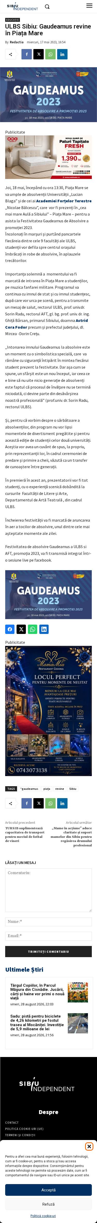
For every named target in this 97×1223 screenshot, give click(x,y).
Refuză (48, 1204)
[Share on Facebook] (9, 629)
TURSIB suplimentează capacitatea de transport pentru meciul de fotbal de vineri (24, 834)
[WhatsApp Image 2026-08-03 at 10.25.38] (48, 157)
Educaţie (12, 20)
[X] (38, 54)
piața (46, 789)
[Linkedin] (62, 54)
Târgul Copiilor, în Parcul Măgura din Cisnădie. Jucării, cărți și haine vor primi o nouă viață (37, 992)
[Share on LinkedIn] (44, 629)
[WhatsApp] (50, 54)
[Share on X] (21, 629)
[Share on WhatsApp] (32, 629)
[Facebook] (26, 54)
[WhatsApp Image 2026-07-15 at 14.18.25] (48, 711)
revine (59, 789)
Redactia (17, 42)
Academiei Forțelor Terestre (64, 200)
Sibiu (72, 789)
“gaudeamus (29, 789)
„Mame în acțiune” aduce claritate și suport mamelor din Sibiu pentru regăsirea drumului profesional (71, 836)
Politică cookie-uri (43, 1216)
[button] (89, 1146)
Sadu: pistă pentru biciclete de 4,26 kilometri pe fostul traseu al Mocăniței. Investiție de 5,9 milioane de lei (37, 1023)
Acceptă (48, 1190)
